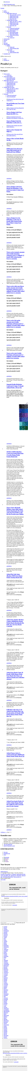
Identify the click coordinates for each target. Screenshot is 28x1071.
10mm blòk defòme (14, 35)
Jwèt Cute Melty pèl (5, 875)
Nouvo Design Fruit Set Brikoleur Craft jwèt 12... (14, 121)
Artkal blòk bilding (11, 31)
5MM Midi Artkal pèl (12, 13)
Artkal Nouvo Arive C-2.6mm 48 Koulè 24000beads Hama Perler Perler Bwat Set (15, 754)
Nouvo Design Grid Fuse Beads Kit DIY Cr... (14, 113)
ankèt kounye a (4, 871)
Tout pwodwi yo (17, 877)
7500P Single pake (14, 24)
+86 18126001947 (8, 844)
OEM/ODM (6, 39)
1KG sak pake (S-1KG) (15, 14)
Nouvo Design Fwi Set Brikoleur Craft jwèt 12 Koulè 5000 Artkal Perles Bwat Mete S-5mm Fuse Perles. (14, 221)
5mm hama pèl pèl (21, 874)
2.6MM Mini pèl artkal (12, 20)
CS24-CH (12, 37)
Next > (4, 832)
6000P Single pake (14, 17)
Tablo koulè (9, 49)
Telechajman (7, 44)
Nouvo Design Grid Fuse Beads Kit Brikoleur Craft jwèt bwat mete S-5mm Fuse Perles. (15, 189)
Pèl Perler (19, 875)
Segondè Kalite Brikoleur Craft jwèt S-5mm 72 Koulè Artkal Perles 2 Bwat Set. (15, 386)
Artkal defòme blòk (14, 48)
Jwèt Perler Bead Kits (8, 877)
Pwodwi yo (6, 12)
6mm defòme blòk (14, 32)
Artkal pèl (12, 47)
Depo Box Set (13, 18)
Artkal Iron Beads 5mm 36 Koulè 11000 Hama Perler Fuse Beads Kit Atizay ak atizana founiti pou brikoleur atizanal (15, 676)
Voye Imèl (3, 879)
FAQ (5, 41)
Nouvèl (5, 40)
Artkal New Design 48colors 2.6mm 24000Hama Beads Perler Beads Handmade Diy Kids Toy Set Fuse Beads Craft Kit (15, 623)
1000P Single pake (14, 16)
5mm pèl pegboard (14, 29)
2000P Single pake (14, 23)
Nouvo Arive (10, 36)
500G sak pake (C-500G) (16, 21)
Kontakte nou (7, 53)
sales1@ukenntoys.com (9, 4)
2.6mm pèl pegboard (14, 28)
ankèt (8, 178)
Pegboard (9, 27)
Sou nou (6, 43)
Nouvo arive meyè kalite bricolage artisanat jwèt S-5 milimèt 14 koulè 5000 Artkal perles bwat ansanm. (15, 355)
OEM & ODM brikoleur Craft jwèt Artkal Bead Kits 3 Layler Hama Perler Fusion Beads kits (15, 454)
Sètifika (8, 45)
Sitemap (14, 874)
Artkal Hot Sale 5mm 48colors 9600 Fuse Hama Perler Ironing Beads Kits (14, 575)
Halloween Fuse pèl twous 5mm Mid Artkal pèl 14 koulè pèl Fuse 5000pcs (14, 150)
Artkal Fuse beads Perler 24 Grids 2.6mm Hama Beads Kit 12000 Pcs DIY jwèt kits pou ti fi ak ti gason (15, 803)
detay (10, 178)
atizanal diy (13, 875)
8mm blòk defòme (14, 33)
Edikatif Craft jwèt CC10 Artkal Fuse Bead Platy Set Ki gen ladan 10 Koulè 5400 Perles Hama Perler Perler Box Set (15, 713)
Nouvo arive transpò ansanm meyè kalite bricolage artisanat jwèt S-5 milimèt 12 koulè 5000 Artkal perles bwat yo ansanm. (15, 255)
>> (6, 832)
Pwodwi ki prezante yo (6, 874)
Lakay (5, 10)
